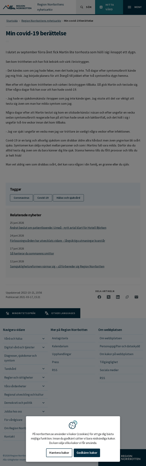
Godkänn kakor (87, 453)
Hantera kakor (59, 453)
